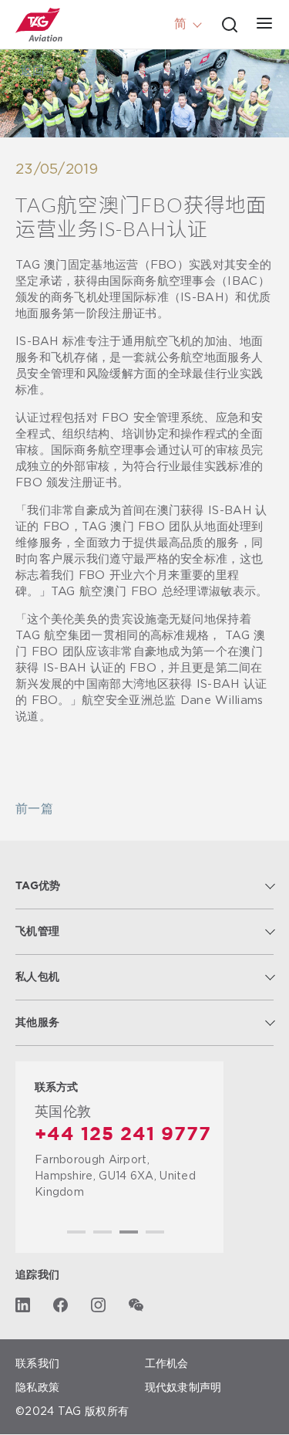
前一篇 (34, 809)
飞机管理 (37, 931)
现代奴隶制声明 (183, 1387)
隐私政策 (37, 1387)
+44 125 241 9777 (123, 1134)
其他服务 (37, 1022)
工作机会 (167, 1363)
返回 (32, 71)
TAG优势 (38, 886)
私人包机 (37, 977)
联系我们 (37, 1363)
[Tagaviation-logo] (38, 25)
